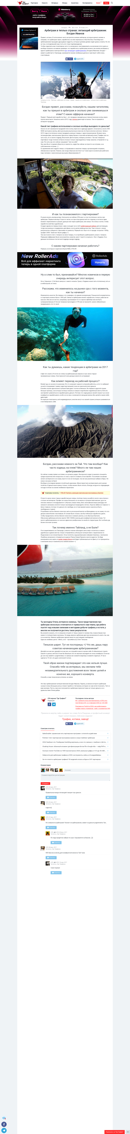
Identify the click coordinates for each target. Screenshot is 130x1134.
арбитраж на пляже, (63, 100)
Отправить (45, 783)
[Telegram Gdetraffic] (54, 704)
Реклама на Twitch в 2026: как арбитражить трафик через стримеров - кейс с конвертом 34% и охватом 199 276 (92, 707)
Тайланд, (54, 100)
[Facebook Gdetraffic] (49, 704)
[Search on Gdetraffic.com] (112, 3)
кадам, (72, 100)
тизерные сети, (46, 100)
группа (74, 119)
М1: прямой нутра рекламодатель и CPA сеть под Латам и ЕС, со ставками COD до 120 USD (91, 702)
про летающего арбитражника (75, 51)
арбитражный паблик (88, 226)
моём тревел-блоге (65, 539)
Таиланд (43, 102)
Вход (106, 3)
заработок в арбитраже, (82, 100)
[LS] (28, 39)
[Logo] (23, 3)
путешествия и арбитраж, (99, 100)
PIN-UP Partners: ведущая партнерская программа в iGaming (82, 493)
